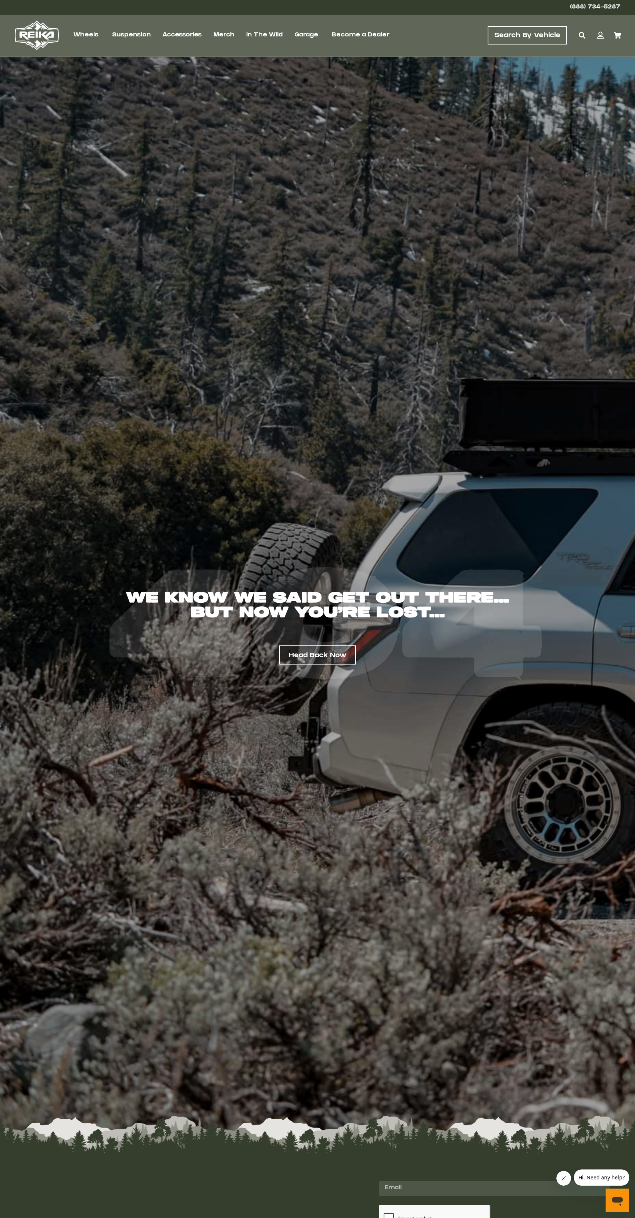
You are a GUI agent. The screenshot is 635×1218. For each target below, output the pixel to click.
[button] (582, 35)
